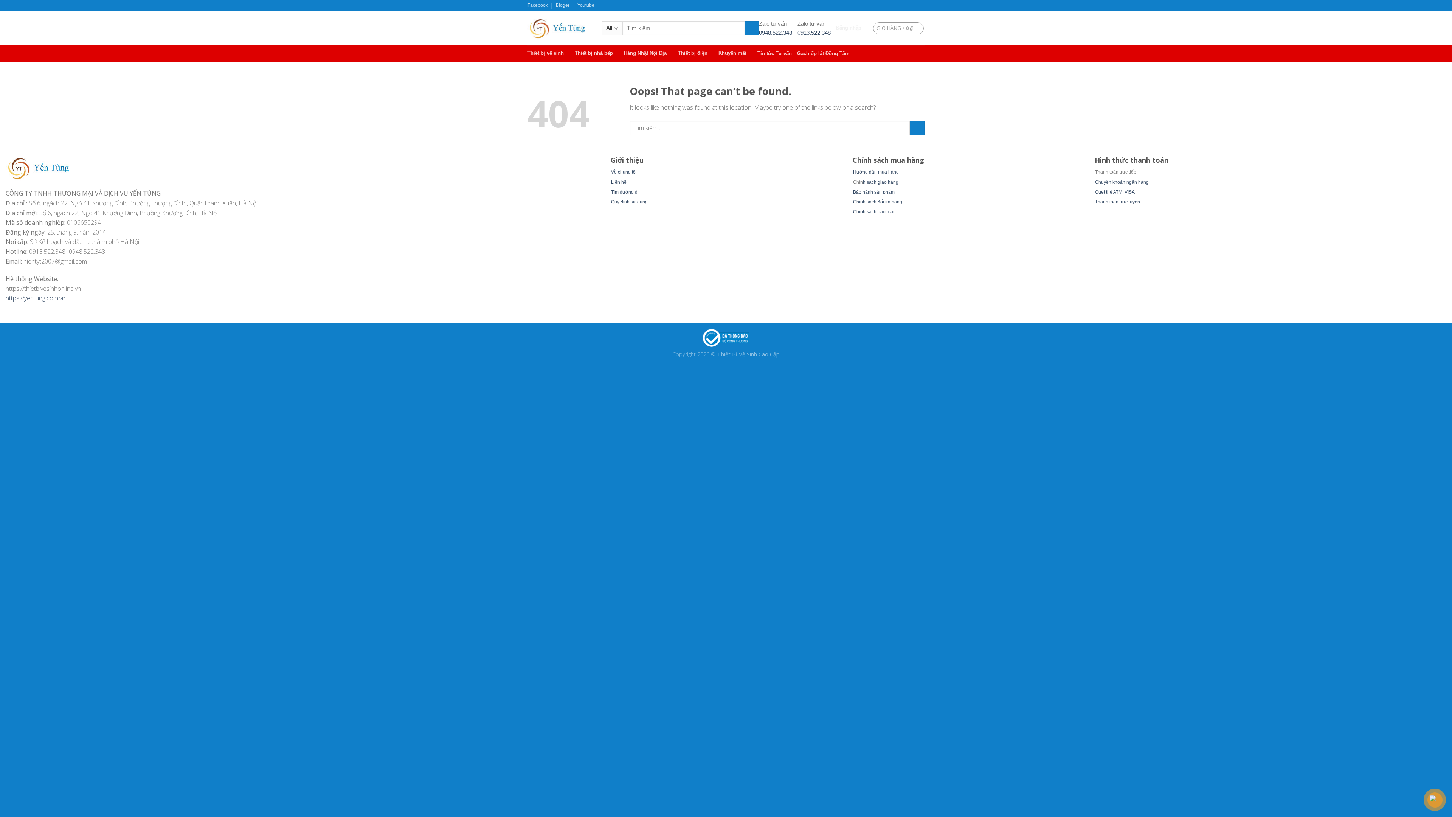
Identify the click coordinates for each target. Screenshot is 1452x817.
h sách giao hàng (880, 182)
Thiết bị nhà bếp (594, 53)
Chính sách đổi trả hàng (877, 202)
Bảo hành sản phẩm (874, 192)
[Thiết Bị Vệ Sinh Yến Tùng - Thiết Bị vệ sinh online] (558, 28)
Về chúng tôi (624, 172)
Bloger (562, 5)
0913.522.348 (814, 33)
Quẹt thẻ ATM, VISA (1115, 192)
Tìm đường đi (625, 192)
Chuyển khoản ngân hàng (1122, 182)
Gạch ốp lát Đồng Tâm (823, 53)
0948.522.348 (775, 33)
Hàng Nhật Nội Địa (645, 53)
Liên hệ (619, 182)
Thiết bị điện (692, 53)
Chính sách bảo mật (873, 211)
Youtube (585, 5)
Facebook (537, 5)
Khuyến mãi (732, 53)
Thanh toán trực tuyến (1117, 202)
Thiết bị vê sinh (545, 53)
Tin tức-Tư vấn (774, 53)
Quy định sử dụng (629, 202)
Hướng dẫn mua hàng (876, 172)
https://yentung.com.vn (35, 298)
